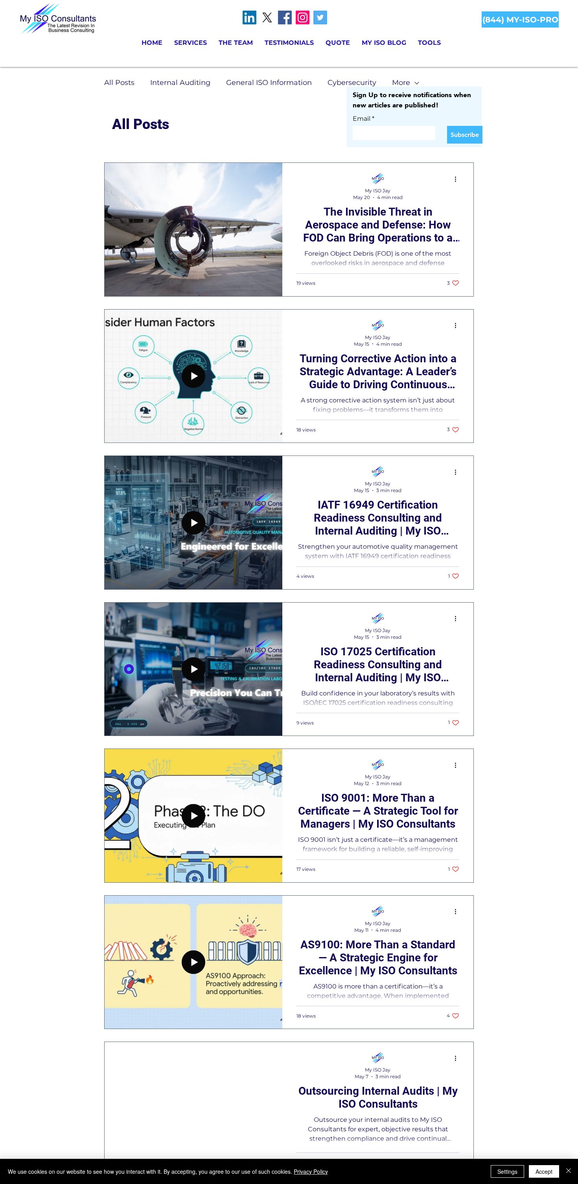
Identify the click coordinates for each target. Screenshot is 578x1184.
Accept (544, 1171)
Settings (507, 1171)
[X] (267, 17)
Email (363, 118)
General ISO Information (269, 82)
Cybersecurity (352, 82)
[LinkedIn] (249, 17)
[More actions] (458, 179)
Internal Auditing (180, 82)
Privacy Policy (311, 1171)
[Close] (568, 1171)
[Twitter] (320, 17)
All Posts (119, 82)
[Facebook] (285, 17)
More (401, 82)
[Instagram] (302, 17)
